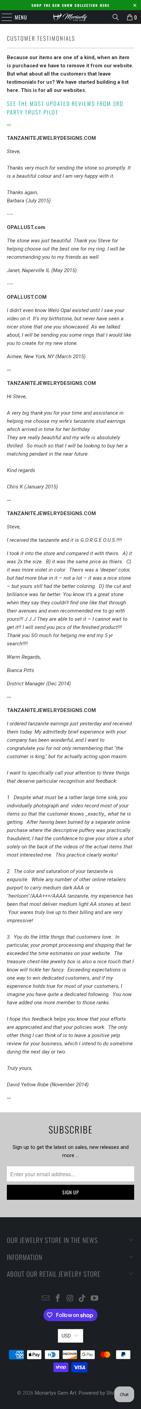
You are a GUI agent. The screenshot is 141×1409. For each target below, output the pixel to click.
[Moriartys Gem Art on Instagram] (70, 1298)
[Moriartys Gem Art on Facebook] (58, 1298)
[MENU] (3, 17)
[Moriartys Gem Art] (70, 17)
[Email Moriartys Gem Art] (46, 1298)
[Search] (115, 17)
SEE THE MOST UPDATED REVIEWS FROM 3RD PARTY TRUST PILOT (65, 107)
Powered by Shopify (101, 1393)
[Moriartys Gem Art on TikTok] (82, 1298)
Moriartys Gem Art (55, 1393)
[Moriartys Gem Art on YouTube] (95, 1298)
